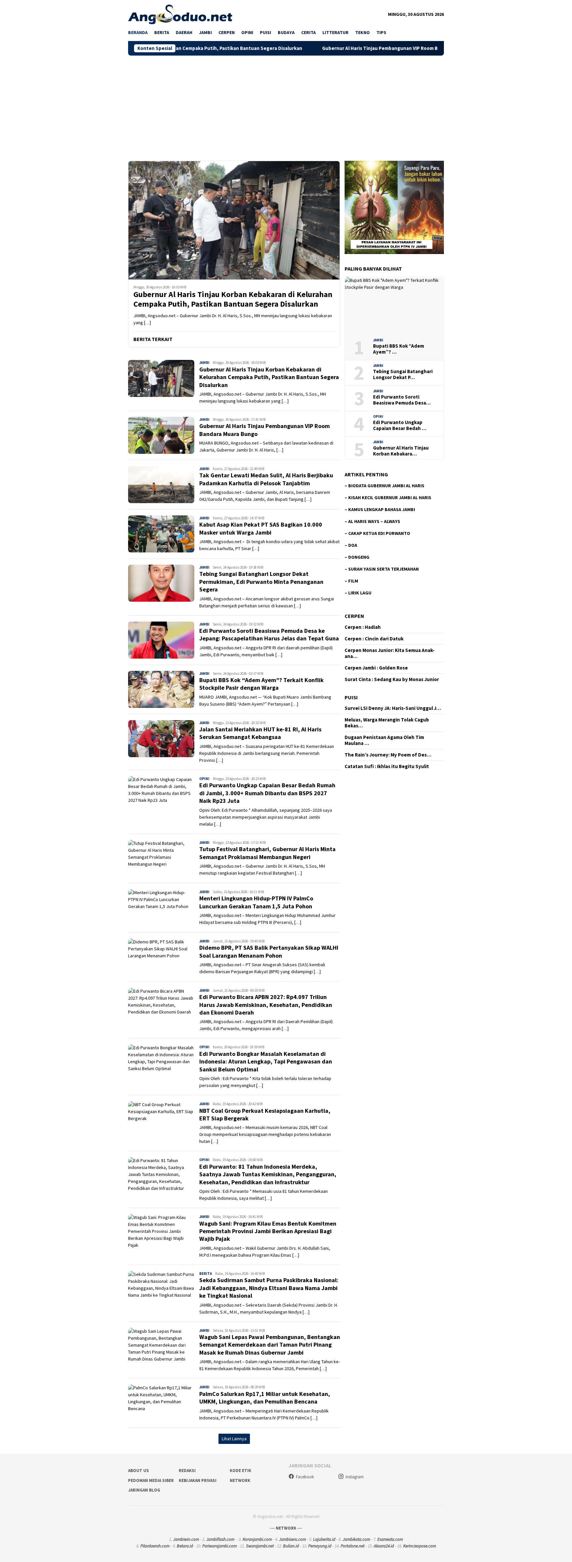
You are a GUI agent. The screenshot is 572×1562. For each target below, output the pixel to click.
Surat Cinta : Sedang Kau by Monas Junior (392, 679)
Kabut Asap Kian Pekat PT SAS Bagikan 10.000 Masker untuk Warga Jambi (260, 528)
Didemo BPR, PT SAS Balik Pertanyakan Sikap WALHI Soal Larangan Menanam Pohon (268, 951)
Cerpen (354, 616)
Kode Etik (240, 1470)
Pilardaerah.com (154, 1546)
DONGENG (358, 557)
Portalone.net (352, 1546)
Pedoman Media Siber (151, 1480)
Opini (204, 778)
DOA (352, 545)
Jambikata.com (356, 1539)
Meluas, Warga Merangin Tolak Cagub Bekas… (387, 723)
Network (240, 1480)
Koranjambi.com (257, 1539)
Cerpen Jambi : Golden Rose (376, 668)
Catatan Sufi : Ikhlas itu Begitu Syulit (387, 766)
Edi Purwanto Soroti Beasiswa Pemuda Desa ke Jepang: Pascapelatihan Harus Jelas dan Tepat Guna (269, 634)
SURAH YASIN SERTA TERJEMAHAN (383, 569)
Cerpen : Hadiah (363, 627)
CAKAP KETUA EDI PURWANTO (379, 533)
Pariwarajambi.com (219, 1546)
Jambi (204, 362)
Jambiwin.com (186, 1539)
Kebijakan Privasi (197, 1480)
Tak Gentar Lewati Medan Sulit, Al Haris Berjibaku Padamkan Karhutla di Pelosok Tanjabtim (266, 479)
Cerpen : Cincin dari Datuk (374, 639)
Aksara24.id (384, 1546)
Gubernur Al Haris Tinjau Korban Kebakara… (401, 451)
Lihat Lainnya (234, 1439)
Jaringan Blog (144, 1490)
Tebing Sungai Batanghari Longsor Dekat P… (403, 374)
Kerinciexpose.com (419, 1546)
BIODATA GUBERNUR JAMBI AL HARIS (386, 486)
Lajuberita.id (324, 1539)
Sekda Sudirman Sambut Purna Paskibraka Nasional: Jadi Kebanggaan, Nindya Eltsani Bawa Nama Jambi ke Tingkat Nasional (268, 1287)
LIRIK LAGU (359, 593)
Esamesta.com (390, 1539)
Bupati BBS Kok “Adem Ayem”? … (398, 349)
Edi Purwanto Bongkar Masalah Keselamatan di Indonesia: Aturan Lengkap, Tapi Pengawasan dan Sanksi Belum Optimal (265, 1061)
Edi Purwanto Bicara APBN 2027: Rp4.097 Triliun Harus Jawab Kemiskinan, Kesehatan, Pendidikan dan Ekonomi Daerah (265, 1004)
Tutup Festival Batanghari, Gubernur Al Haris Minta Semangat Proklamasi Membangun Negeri (267, 852)
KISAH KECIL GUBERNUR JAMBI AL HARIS (389, 497)
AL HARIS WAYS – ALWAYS (374, 521)
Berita (205, 1273)
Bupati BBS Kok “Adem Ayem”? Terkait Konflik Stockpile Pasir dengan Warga (261, 683)
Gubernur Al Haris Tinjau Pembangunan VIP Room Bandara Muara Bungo (339, 48)
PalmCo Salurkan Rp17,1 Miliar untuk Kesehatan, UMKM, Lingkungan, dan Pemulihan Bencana (264, 1397)
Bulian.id (291, 1546)
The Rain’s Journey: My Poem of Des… (388, 755)
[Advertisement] (286, 105)
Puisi (351, 697)
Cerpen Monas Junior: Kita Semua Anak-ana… (390, 653)
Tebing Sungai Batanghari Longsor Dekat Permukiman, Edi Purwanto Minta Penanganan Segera (261, 581)
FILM (353, 581)
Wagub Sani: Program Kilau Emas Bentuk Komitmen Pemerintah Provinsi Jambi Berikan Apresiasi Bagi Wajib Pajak (267, 1231)
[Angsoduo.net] (180, 14)
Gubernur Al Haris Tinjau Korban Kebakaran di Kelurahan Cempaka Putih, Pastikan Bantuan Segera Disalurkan (232, 299)
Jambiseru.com (292, 1539)
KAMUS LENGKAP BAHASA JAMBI (381, 509)
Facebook (305, 1477)
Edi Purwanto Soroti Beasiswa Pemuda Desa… (402, 400)
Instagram (355, 1477)
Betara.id (185, 1546)
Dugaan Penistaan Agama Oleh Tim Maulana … (384, 740)
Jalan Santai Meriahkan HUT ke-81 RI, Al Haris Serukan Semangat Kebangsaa (260, 733)
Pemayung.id (319, 1546)
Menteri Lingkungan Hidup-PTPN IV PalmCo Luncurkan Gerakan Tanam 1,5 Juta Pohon (256, 902)
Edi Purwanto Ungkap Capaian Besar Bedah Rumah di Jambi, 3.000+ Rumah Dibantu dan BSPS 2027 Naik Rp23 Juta (267, 792)
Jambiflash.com (220, 1539)
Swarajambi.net (260, 1546)
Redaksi (187, 1470)
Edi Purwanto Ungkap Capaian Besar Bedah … (399, 425)
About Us (138, 1470)
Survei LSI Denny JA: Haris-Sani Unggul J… (393, 708)
